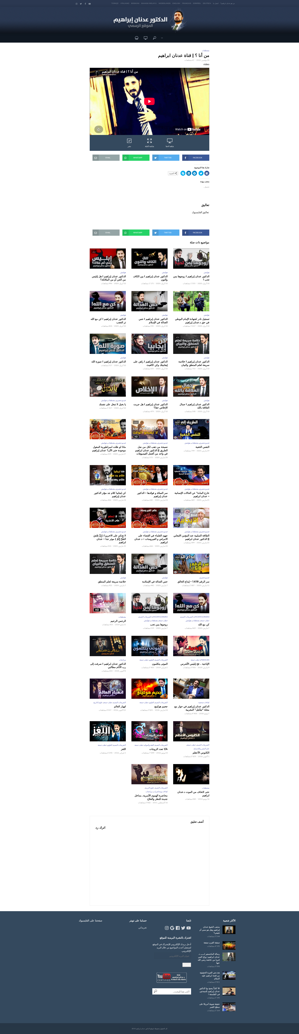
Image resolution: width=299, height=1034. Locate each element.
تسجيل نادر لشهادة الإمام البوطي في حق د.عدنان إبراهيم (192, 321)
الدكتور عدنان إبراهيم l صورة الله (108, 361)
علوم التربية (149, 788)
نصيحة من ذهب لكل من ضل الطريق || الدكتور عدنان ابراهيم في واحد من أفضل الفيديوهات (151, 450)
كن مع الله (203, 624)
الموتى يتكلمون (160, 663)
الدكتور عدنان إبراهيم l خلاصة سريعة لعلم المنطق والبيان (193, 363)
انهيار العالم (120, 706)
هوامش (206, 272)
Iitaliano (125, 3)
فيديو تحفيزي (121, 400)
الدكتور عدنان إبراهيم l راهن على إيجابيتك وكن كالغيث (150, 363)
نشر (129, 146)
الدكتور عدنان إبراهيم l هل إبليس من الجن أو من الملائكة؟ (109, 278)
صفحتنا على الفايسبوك (90, 920)
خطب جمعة (204, 620)
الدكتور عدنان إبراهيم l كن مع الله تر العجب (108, 321)
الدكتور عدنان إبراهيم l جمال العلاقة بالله (194, 406)
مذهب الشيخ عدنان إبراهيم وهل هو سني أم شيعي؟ (209, 930)
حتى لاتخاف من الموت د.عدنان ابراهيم (193, 794)
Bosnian (135, 3)
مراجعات (122, 660)
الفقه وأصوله (149, 745)
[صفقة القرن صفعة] (229, 945)
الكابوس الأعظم (201, 752)
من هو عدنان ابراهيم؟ (228, 3)
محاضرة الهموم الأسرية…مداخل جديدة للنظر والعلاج (151, 797)
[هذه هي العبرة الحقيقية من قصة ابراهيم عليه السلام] (229, 975)
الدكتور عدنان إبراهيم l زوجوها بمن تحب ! (191, 278)
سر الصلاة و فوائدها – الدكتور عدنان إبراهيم (152, 494)
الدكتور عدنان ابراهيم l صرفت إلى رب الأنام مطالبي (108, 665)
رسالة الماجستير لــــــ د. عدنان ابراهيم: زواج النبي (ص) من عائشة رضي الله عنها (209, 958)
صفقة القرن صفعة (212, 942)
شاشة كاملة (149, 146)
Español (197, 3)
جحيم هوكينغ (161, 706)
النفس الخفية (202, 446)
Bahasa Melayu (149, 3)
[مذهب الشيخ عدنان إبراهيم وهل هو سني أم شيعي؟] (229, 929)
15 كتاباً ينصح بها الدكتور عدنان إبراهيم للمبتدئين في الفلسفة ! (209, 991)
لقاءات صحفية (203, 702)
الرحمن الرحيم (118, 620)
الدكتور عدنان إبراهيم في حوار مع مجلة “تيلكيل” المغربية (191, 708)
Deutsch (207, 3)
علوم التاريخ (97, 702)
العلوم (151, 660)
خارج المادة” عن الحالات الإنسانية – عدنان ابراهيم (192, 494)
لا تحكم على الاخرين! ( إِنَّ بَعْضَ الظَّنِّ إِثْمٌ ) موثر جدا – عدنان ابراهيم (109, 539)
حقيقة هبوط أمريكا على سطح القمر (209, 1005)
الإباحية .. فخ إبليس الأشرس (194, 663)
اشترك (187, 964)
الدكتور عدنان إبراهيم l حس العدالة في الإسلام (153, 321)
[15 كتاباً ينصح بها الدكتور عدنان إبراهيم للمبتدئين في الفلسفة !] (229, 991)
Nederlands (165, 3)
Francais (186, 3)
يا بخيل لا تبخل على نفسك (112, 404)
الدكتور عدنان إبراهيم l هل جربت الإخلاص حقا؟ (150, 406)
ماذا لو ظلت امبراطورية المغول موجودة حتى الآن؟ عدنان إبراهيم (109, 448)
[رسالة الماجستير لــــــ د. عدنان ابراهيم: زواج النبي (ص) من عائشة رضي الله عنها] (229, 957)
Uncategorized (201, 617)
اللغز (123, 749)
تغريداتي (142, 927)
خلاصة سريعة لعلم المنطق (112, 581)
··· (162, 38)
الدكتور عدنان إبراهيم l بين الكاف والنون (150, 278)
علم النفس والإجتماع (201, 748)
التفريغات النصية (186, 617)
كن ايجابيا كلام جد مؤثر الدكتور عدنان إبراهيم (110, 494)
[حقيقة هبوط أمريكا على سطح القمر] (229, 1007)
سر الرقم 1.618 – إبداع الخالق (193, 581)
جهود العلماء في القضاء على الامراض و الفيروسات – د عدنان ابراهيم (151, 539)
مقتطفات (205, 50)
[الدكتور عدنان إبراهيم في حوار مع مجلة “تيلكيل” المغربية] (191, 689)
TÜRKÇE (115, 3)
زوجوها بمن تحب (159, 624)
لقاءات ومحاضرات (160, 791)
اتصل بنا (215, 3)
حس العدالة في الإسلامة (155, 581)
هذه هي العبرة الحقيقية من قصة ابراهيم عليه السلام (210, 975)
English (176, 3)
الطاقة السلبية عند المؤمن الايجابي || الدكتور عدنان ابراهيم (191, 537)
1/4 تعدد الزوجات (158, 749)
